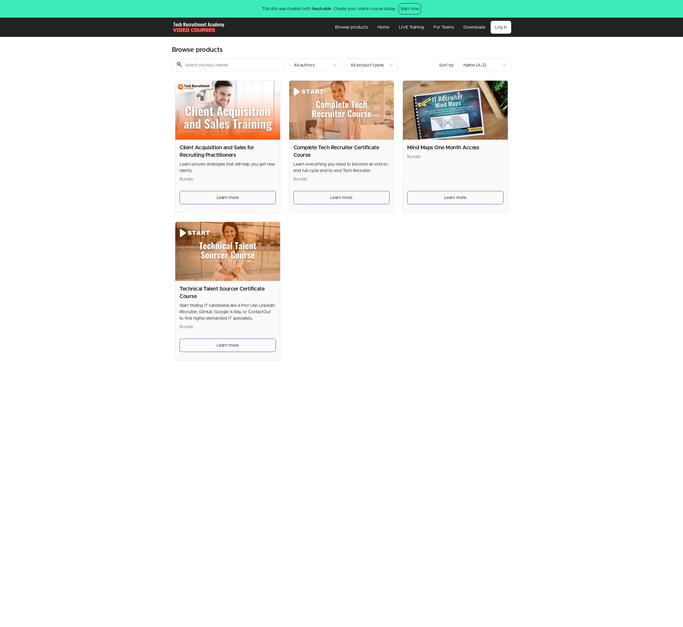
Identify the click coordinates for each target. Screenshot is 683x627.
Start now (409, 9)
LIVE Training (411, 27)
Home (383, 27)
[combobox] (315, 65)
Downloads (474, 27)
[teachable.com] (321, 9)
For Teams (444, 27)
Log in (501, 27)
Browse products (351, 27)
